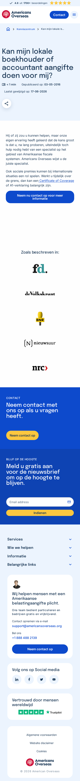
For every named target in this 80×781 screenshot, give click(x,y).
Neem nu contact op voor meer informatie (40, 196)
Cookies (42, 751)
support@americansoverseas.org (37, 626)
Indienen (40, 513)
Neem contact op (22, 435)
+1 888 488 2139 (24, 638)
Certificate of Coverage (56, 181)
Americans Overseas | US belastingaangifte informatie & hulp (16, 14)
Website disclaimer (42, 743)
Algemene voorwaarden (41, 734)
